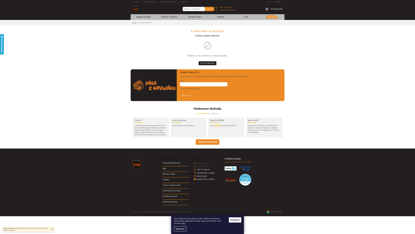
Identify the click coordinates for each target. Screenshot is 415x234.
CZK (268, 2)
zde (183, 223)
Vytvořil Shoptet (276, 212)
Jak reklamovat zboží (170, 196)
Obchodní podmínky (170, 202)
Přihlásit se (186, 96)
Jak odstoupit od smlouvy (172, 191)
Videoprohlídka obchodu (171, 163)
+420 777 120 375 (202, 166)
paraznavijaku (202, 176)
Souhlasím (235, 220)
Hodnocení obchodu (168, 2)
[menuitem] (143, 17)
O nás (137, 2)
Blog (164, 168)
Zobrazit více (207, 142)
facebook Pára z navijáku (206, 173)
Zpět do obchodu (207, 63)
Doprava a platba (149, 2)
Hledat (209, 9)
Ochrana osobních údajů (172, 185)
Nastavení (180, 229)
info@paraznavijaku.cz (204, 163)
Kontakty (184, 2)
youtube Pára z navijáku (205, 179)
